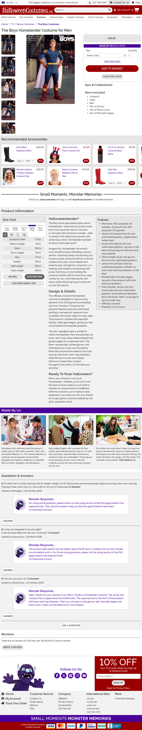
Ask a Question (71, 625)
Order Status (36, 702)
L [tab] (17, 234)
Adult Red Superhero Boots (115, 171)
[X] (64, 675)
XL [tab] (24, 234)
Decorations (127, 17)
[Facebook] (57, 675)
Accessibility (65, 705)
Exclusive (41, 17)
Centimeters (34, 276)
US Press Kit (64, 708)
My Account (13, 698)
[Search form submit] (109, 10)
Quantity (132, 50)
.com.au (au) (93, 708)
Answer (8, 521)
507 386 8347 (99, 2)
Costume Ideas (56, 17)
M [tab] (11, 234)
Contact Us (119, 2)
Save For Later (112, 76)
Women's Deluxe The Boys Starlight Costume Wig (24, 172)
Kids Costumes (26, 17)
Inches (13, 276)
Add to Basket (112, 68)
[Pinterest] (70, 675)
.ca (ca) (90, 698)
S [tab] (5, 234)
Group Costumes (95, 17)
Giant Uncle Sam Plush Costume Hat (71, 149)
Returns (34, 705)
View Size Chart (112, 61)
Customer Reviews (125, 698)
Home (10, 694)
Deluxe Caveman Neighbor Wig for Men (70, 172)
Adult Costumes (8, 17)
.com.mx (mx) (93, 712)
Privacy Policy (65, 702)
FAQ (32, 708)
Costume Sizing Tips (24, 283)
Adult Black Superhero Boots (23, 149)
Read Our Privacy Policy (118, 688)
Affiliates (62, 698)
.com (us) (91, 705)
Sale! (138, 17)
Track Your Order (16, 703)
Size (88, 50)
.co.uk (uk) (92, 702)
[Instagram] (77, 675)
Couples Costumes (75, 17)
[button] (123, 10)
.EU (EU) (10, 3)
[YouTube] (84, 675)
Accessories (112, 17)
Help (137, 2)
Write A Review (12, 647)
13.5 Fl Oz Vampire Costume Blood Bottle (116, 150)
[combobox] (80, 10)
